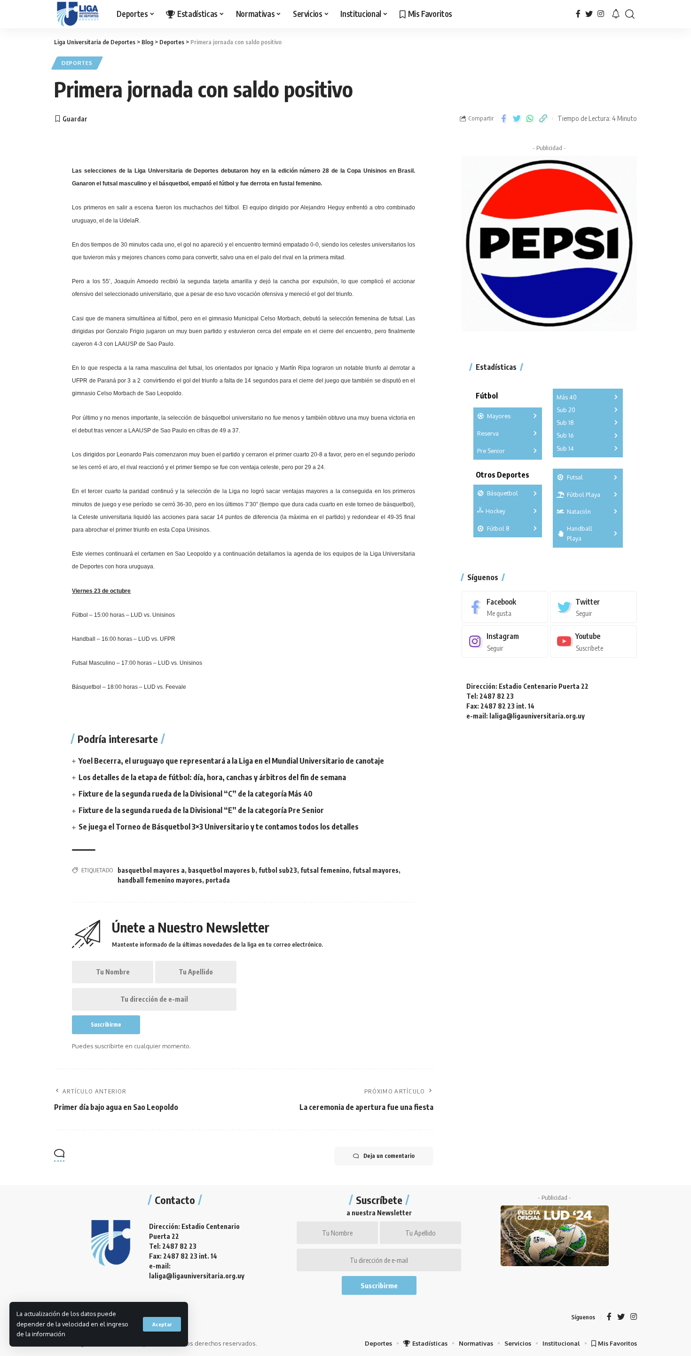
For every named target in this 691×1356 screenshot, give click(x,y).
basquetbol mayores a (151, 870)
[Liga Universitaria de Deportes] (78, 14)
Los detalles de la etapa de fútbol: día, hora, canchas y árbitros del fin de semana (212, 777)
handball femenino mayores (160, 880)
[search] (630, 14)
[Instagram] (600, 14)
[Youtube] (593, 641)
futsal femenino (324, 870)
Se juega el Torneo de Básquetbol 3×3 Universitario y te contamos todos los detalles (219, 826)
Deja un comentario (389, 1155)
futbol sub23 (278, 870)
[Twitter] (589, 14)
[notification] (615, 14)
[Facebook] (578, 14)
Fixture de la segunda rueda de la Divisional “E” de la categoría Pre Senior (201, 810)
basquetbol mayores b (221, 870)
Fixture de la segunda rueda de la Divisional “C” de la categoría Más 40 (196, 793)
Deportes (77, 62)
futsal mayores (376, 870)
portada (217, 880)
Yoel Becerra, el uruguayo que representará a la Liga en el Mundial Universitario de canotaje (231, 761)
